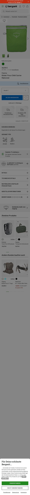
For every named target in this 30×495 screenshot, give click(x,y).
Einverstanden (15, 483)
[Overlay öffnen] (21, 2)
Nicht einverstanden (14, 488)
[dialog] (15, 477)
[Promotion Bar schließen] (28, 2)
